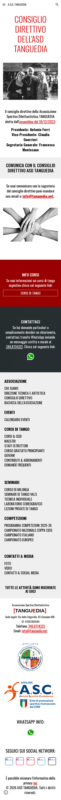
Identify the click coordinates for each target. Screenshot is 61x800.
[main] (30, 34)
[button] (4, 4)
